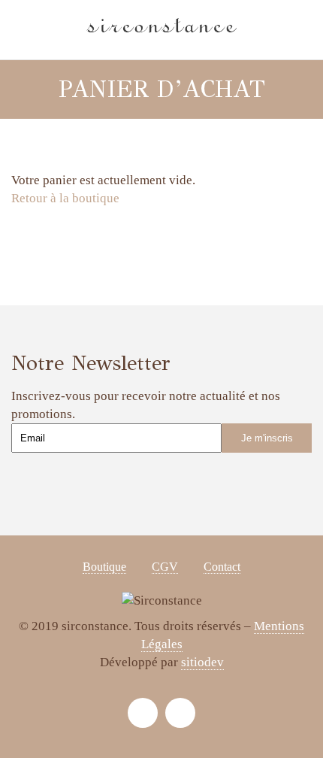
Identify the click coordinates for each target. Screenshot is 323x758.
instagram (143, 713)
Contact (222, 566)
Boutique (104, 566)
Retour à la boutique (65, 198)
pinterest (180, 713)
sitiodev (202, 662)
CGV (165, 566)
